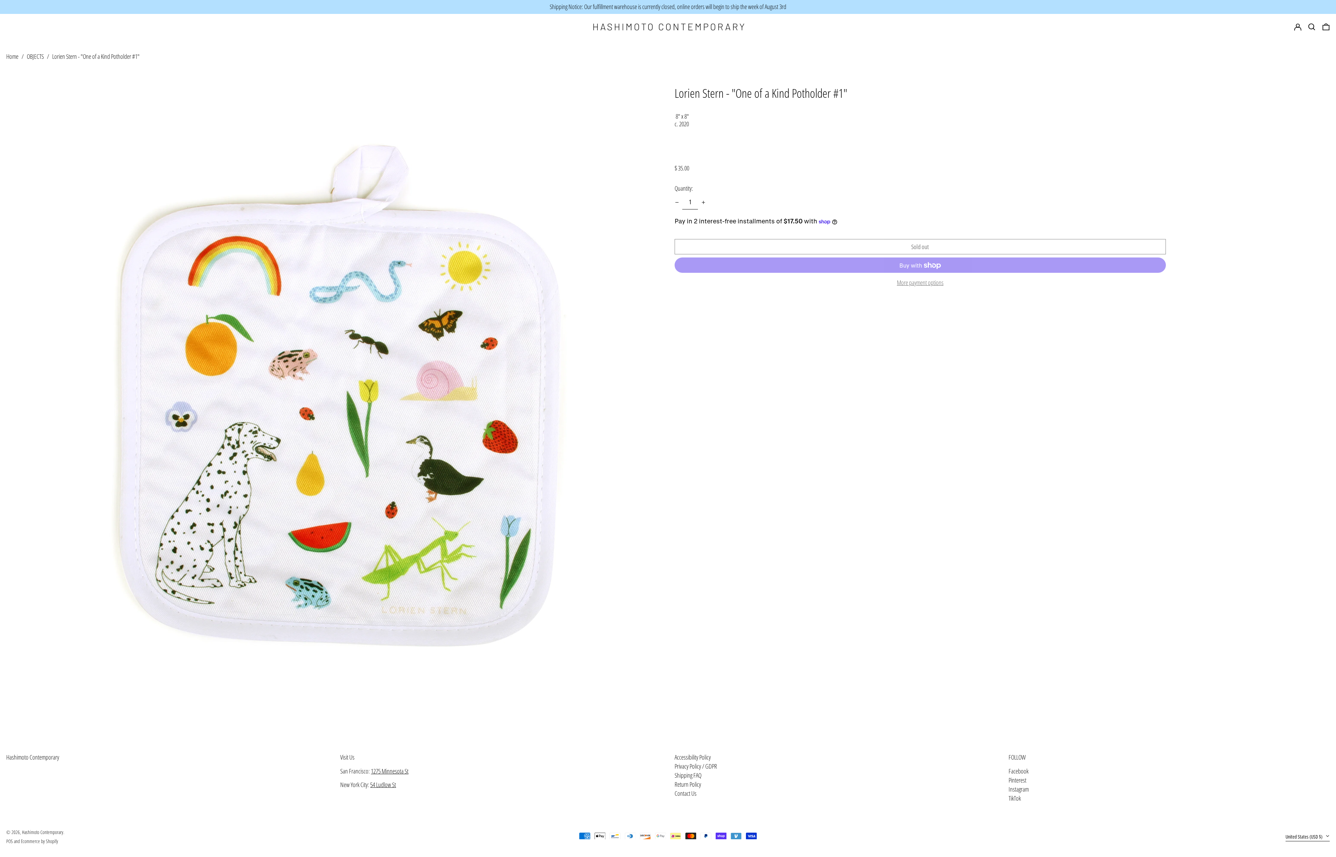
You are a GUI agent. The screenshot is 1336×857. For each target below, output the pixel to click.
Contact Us (686, 793)
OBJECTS (35, 56)
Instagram (1019, 789)
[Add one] (703, 202)
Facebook (1018, 771)
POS (9, 841)
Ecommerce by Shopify (39, 841)
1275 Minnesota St (389, 771)
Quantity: (684, 188)
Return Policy (688, 784)
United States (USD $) (1304, 836)
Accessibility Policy (693, 757)
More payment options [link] (920, 283)
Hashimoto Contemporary (32, 757)
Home (12, 56)
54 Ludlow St (383, 784)
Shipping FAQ (688, 775)
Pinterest (1017, 780)
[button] (1326, 27)
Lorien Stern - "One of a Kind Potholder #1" (96, 56)
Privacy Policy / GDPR (696, 766)
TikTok (1015, 798)
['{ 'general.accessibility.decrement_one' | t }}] (677, 202)
